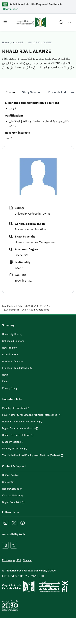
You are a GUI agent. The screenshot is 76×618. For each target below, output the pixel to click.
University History (12, 334)
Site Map (27, 560)
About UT (18, 42)
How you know (10, 9)
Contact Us (8, 482)
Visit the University (12, 495)
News (5, 375)
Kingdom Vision (11, 442)
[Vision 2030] (10, 605)
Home (5, 42)
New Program (9, 348)
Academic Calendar (13, 361)
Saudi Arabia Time (39, 310)
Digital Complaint (11, 502)
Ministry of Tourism (13, 449)
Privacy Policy (9, 388)
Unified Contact (10, 475)
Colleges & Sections (13, 341)
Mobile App (8, 560)
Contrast (13, 545)
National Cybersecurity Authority (20, 422)
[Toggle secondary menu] (70, 22)
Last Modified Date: (12, 306)
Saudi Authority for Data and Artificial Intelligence (29, 415)
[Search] (61, 22)
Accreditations (10, 354)
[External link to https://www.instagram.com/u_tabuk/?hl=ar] (5, 523)
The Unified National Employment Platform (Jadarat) (31, 456)
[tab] (11, 92)
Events (6, 381)
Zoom (5, 545)
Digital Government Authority (18, 429)
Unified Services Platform (16, 435)
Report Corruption (12, 489)
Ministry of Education (14, 408)
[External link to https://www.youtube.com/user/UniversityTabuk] (22, 523)
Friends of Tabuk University (17, 368)
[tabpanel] (38, 121)
